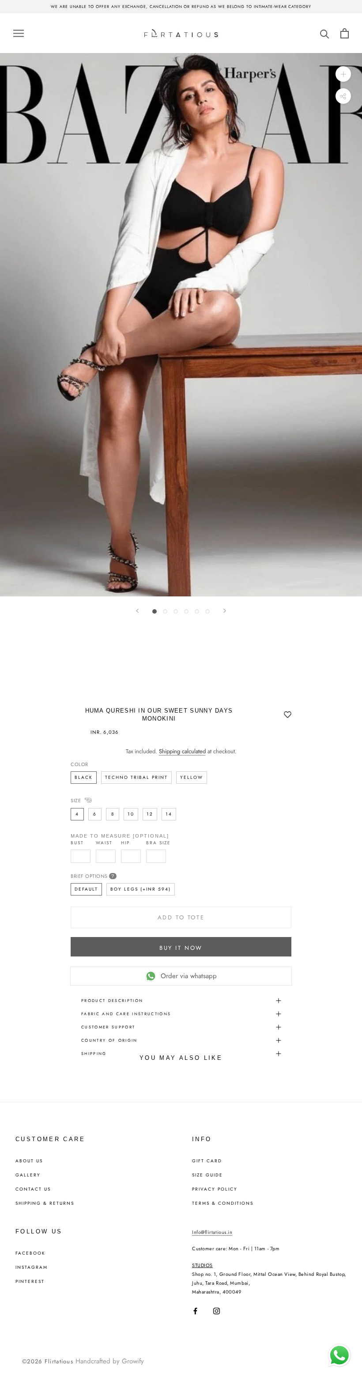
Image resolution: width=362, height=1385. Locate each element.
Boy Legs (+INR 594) (140, 889)
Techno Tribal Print (136, 777)
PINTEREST (30, 1281)
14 (169, 814)
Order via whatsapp (189, 976)
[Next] (224, 611)
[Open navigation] (18, 33)
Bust (77, 843)
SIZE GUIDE (207, 1175)
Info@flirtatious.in (212, 1232)
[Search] (324, 33)
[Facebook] (195, 1311)
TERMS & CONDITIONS (222, 1203)
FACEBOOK (30, 1253)
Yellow (191, 777)
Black (84, 777)
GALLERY (28, 1175)
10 (131, 814)
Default (86, 889)
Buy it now (181, 948)
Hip (125, 843)
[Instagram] (216, 1311)
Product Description (112, 1000)
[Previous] (137, 611)
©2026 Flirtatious (47, 1361)
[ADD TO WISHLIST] (287, 715)
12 (150, 814)
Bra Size (158, 843)
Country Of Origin (109, 1040)
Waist (104, 843)
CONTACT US (33, 1189)
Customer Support (108, 1027)
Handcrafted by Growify (109, 1361)
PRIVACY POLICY (215, 1189)
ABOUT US (29, 1161)
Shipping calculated (182, 751)
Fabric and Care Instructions (126, 1014)
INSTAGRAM (31, 1267)
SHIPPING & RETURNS (44, 1203)
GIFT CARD (207, 1161)
